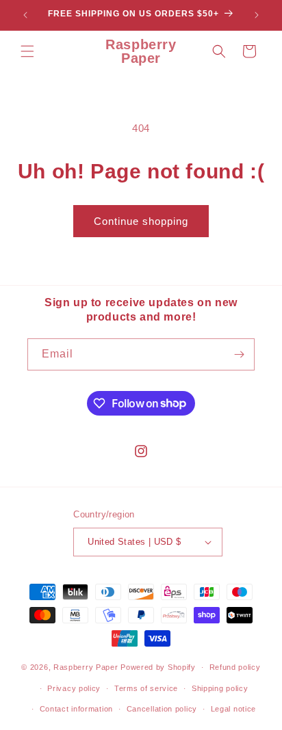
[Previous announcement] (25, 15)
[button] (27, 51)
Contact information (76, 709)
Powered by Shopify (158, 667)
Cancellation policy (162, 709)
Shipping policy (220, 688)
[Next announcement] (257, 15)
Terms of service (146, 688)
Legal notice (233, 709)
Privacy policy (74, 688)
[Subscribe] (239, 354)
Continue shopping (141, 221)
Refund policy (235, 667)
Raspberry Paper (85, 667)
